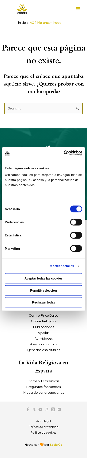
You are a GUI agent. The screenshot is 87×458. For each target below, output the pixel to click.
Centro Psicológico (43, 315)
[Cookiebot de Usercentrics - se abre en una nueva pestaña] (63, 153)
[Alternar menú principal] (78, 9)
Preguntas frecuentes (43, 386)
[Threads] (53, 409)
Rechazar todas (43, 302)
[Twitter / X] (34, 409)
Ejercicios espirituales (43, 349)
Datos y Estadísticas (43, 381)
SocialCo (56, 445)
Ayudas (43, 332)
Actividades (43, 338)
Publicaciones (43, 327)
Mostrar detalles (62, 265)
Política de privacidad (43, 427)
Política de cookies (43, 432)
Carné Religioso (43, 321)
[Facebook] (28, 409)
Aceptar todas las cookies (43, 278)
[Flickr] (59, 409)
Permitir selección (43, 290)
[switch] (76, 222)
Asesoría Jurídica (43, 344)
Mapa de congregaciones (43, 392)
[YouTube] (40, 409)
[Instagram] (47, 409)
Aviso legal (43, 421)
